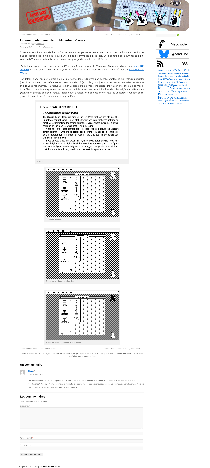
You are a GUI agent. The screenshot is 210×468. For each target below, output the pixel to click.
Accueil (175, 3)
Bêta (169, 73)
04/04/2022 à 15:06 (35, 375)
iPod (173, 79)
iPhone (167, 79)
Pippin (162, 94)
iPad (160, 79)
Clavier (175, 73)
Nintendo (184, 91)
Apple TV (172, 70)
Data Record (182, 73)
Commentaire (25, 406)
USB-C (160, 103)
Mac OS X (167, 87)
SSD (176, 100)
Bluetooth (162, 73)
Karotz (161, 81)
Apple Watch (183, 70)
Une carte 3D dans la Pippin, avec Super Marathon (41, 35)
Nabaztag (176, 91)
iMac (181, 75)
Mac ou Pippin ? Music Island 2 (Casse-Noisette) (124, 35)
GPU (177, 76)
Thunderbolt (183, 100)
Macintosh (40, 44)
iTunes (186, 79)
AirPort (164, 70)
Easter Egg (163, 75)
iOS (186, 76)
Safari (185, 98)
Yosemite (179, 103)
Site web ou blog (26, 445)
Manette (179, 88)
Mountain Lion (164, 91)
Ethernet (172, 76)
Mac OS (184, 85)
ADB (160, 70)
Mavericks (186, 88)
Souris (171, 100)
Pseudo (23, 431)
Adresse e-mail (26, 438)
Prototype (165, 97)
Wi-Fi (165, 103)
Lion (173, 81)
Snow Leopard (163, 100)
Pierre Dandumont (46, 47)
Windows (171, 103)
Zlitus (30, 371)
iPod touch (179, 79)
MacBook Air (181, 82)
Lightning (167, 82)
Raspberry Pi (178, 98)
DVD (189, 73)
